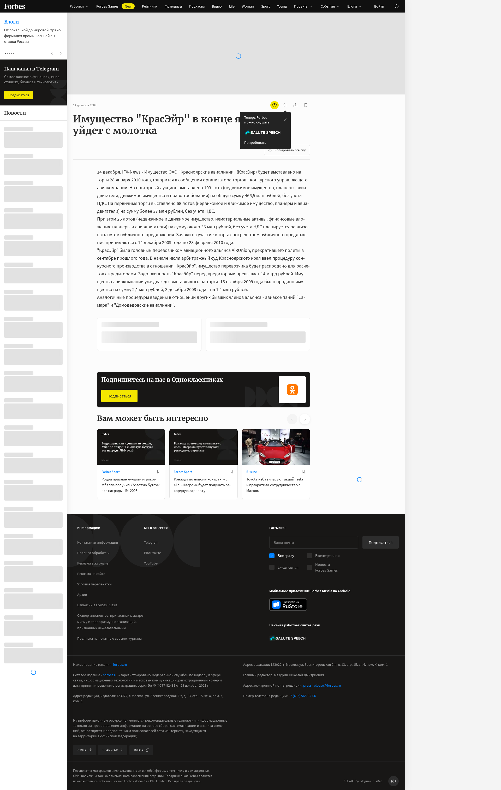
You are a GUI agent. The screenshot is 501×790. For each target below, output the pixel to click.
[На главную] (14, 6)
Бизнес (251, 472)
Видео (217, 6)
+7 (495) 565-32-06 (302, 695)
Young (282, 6)
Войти (379, 6)
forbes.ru (120, 664)
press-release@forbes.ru (322, 685)
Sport (265, 6)
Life (232, 6)
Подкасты (197, 6)
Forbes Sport (111, 472)
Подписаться (119, 396)
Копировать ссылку (290, 150)
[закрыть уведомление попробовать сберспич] (285, 120)
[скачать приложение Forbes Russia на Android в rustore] (288, 604)
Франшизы (173, 6)
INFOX (138, 750)
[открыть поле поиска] (396, 6)
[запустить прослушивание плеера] (285, 105)
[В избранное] (158, 471)
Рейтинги (149, 6)
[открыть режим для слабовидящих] (274, 105)
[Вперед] (318, 335)
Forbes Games (114, 6)
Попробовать (255, 142)
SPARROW (110, 750)
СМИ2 (81, 750)
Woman (248, 6)
